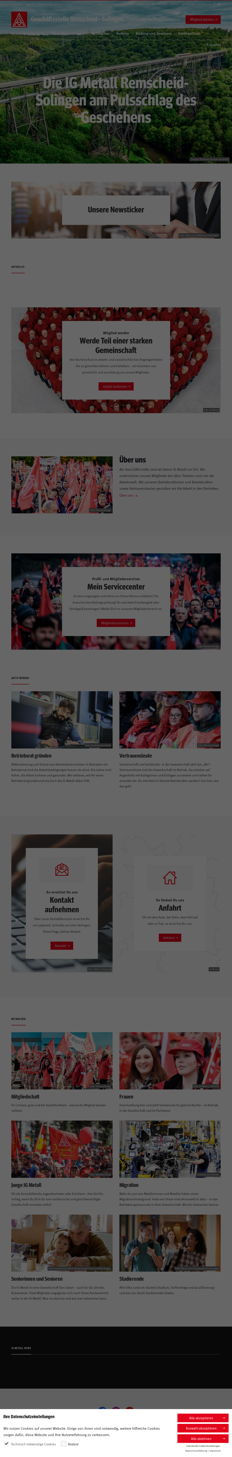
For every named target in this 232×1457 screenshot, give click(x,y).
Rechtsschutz (189, 33)
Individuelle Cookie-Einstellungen (203, 1445)
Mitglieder (17, 4)
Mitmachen (100, 33)
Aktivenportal (45, 4)
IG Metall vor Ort (146, 4)
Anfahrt (175, 4)
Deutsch (202, 4)
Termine (122, 33)
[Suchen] (143, 19)
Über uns (126, 494)
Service (30, 4)
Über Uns (59, 33)
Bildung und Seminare (154, 33)
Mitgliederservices (114, 622)
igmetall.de (188, 4)
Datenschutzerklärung (196, 1450)
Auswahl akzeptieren (201, 1428)
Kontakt (162, 4)
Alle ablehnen (201, 1438)
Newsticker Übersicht (28, 33)
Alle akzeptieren (201, 1417)
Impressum (215, 1450)
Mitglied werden (202, 19)
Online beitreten (115, 386)
